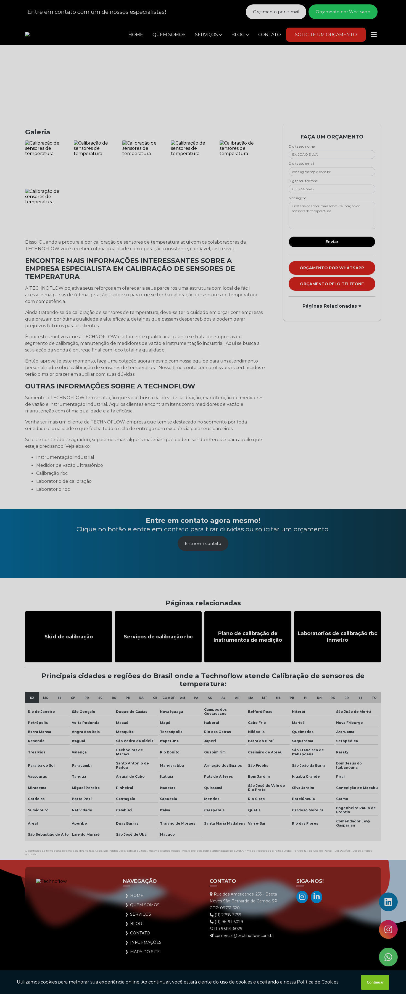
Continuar (375, 982)
